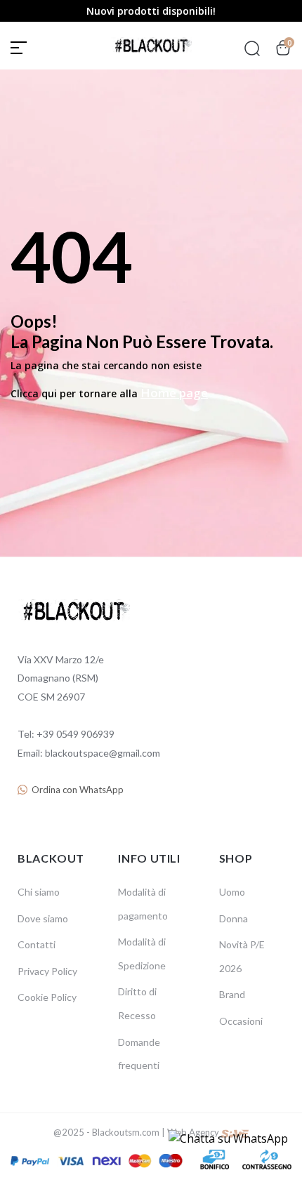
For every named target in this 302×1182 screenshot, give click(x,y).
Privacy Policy (47, 971)
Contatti (36, 944)
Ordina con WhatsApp (78, 789)
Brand (232, 994)
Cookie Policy (47, 997)
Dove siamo (43, 918)
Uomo (232, 892)
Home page (174, 393)
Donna (233, 918)
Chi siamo (39, 892)
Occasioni (241, 1021)
